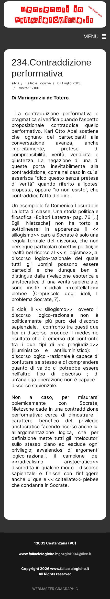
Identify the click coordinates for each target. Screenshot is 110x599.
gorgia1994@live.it (74, 554)
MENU (92, 36)
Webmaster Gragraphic (55, 589)
